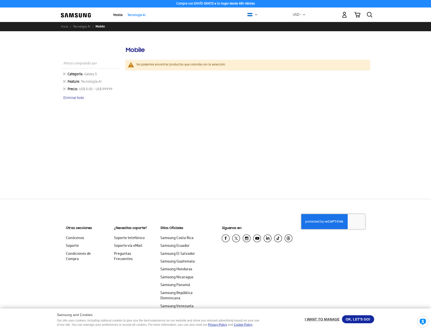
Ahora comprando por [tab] (80, 64)
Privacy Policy (217, 325)
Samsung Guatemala (177, 262)
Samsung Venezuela (177, 307)
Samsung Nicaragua (176, 278)
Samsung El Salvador (177, 254)
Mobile (117, 15)
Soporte (72, 246)
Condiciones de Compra (78, 256)
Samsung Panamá (175, 285)
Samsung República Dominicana (176, 296)
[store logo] (76, 11)
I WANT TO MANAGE (322, 319)
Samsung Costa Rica (177, 238)
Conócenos (75, 238)
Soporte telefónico (129, 238)
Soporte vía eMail (128, 246)
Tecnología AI (136, 15)
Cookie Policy (243, 325)
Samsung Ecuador (175, 246)
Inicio (64, 26)
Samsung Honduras (176, 270)
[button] (256, 14)
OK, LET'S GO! (358, 319)
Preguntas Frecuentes (123, 256)
